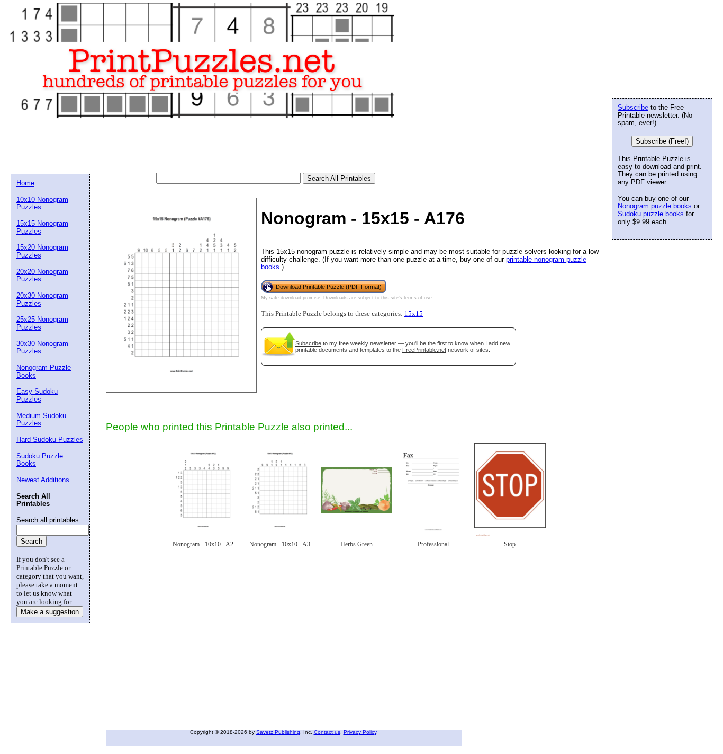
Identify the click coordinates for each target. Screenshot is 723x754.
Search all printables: (48, 520)
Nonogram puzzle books (655, 206)
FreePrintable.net (424, 350)
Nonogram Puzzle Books (43, 371)
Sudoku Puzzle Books (39, 460)
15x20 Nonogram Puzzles (42, 251)
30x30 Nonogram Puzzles (42, 348)
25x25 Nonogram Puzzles (42, 323)
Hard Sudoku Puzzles (49, 439)
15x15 (413, 313)
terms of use (418, 297)
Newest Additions (42, 480)
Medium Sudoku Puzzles (41, 420)
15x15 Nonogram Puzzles (42, 227)
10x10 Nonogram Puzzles (42, 203)
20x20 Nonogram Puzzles (42, 275)
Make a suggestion (50, 612)
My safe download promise (290, 297)
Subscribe (308, 343)
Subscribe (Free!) (662, 141)
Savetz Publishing (278, 732)
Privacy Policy (360, 732)
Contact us (327, 732)
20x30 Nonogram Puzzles (42, 299)
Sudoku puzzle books (651, 214)
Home (25, 183)
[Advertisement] (203, 146)
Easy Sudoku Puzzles (37, 395)
